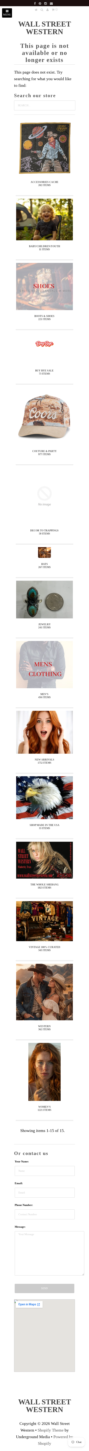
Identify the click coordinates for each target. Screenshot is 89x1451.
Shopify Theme (51, 1430)
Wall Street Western (44, 28)
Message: (20, 1226)
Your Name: (22, 1161)
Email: (19, 1183)
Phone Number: (24, 1205)
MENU (7, 14)
